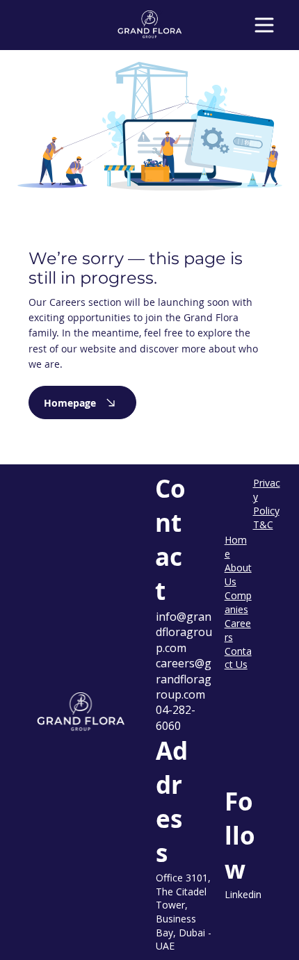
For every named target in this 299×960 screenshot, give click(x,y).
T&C (263, 524)
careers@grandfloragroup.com (183, 679)
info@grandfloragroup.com (184, 632)
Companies (238, 602)
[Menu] (265, 25)
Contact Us (238, 658)
